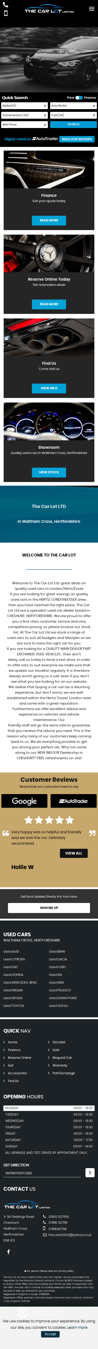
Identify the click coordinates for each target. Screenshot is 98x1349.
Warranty (60, 1065)
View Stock (49, 472)
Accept (50, 1334)
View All (73, 853)
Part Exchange (64, 1073)
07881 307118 (57, 1222)
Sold (56, 1050)
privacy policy (66, 1271)
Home (13, 1042)
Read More (49, 220)
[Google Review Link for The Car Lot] (24, 801)
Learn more (77, 1327)
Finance (14, 1050)
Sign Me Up (49, 908)
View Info (49, 388)
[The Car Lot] (26, 1207)
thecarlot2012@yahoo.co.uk (70, 1235)
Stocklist (59, 1042)
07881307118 (57, 1229)
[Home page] (49, 8)
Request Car (62, 1057)
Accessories (17, 1073)
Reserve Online (19, 1057)
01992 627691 (58, 1216)
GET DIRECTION (16, 1165)
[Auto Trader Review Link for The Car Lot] (45, 139)
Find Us (13, 1081)
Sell (10, 1065)
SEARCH (73, 124)
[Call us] (6, 5)
